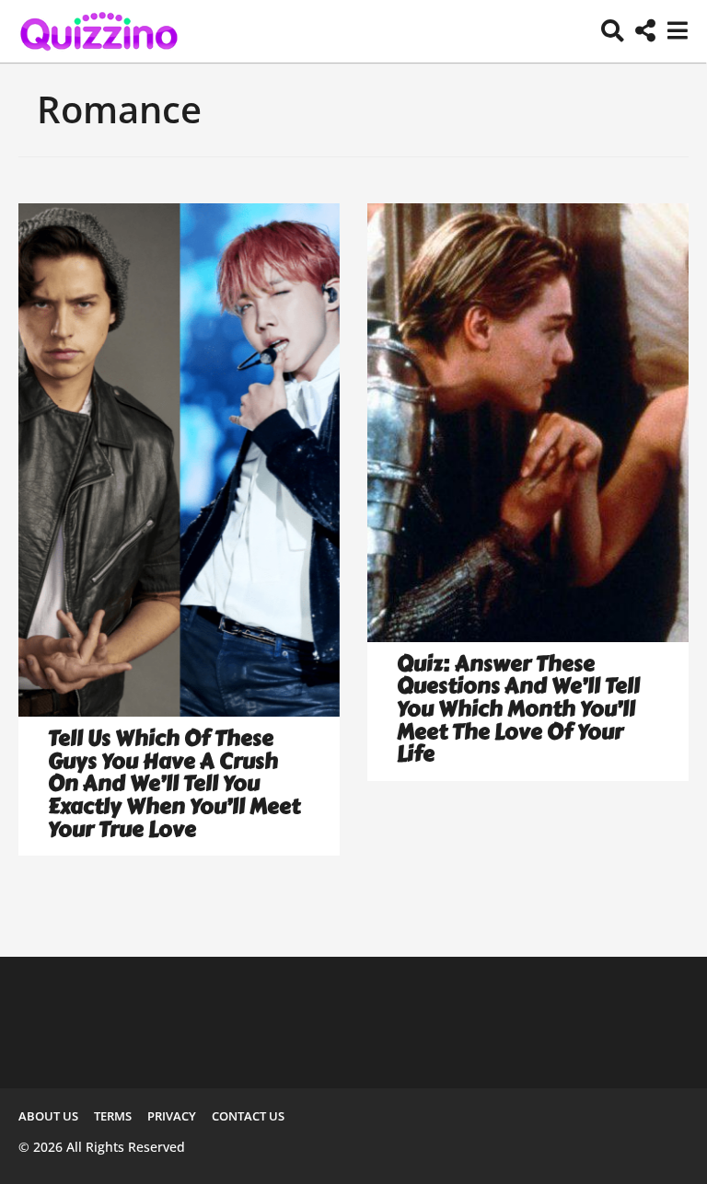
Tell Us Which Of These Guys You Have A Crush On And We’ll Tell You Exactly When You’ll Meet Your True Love (174, 783)
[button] (612, 31)
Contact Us (248, 1116)
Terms (113, 1116)
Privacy (171, 1116)
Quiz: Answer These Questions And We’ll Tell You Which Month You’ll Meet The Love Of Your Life (518, 709)
